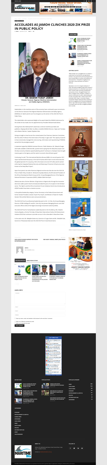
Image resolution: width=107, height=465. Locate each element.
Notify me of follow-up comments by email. (25, 321)
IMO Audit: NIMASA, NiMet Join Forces (54, 239)
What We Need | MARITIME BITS (55, 358)
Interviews (17, 419)
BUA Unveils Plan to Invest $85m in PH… (53, 348)
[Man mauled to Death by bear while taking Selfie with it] (45, 392)
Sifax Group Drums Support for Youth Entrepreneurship (26, 240)
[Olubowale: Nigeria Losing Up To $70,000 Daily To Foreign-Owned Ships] (57, 269)
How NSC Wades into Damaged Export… (53, 362)
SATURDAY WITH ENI (19, 430)
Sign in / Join (18, 1)
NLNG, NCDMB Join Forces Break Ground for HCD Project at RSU (21, 278)
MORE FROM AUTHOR (32, 260)
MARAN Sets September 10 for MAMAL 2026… (53, 345)
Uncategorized (19, 434)
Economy (17, 412)
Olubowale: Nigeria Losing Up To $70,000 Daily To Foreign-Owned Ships (57, 278)
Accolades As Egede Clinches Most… (52, 369)
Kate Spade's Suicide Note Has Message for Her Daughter (57, 398)
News (19, 18)
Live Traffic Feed (53, 337)
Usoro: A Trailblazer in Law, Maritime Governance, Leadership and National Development (84, 62)
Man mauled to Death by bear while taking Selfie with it (56, 392)
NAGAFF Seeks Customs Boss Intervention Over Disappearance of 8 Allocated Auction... (84, 47)
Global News (18, 416)
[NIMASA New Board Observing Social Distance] (45, 385)
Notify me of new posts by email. (23, 323)
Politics (17, 427)
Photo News (18, 425)
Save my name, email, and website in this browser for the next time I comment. (34, 318)
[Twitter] (86, 1)
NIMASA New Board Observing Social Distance (57, 384)
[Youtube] (91, 1)
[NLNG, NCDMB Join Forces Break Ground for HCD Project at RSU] (22, 269)
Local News (24, 18)
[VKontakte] (89, 1)
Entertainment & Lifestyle (21, 414)
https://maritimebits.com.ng (29, 249)
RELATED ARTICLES (20, 260)
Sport (16, 432)
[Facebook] (84, 1)
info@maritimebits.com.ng (46, 452)
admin (17, 31)
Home (16, 18)
